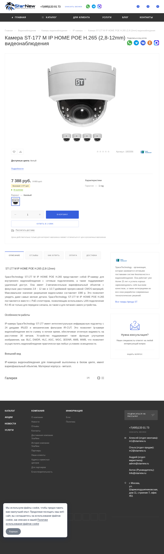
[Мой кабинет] (128, 7)
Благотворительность (42, 472)
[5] (108, 152)
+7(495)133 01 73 (50, 6)
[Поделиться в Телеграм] (136, 42)
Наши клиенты (38, 455)
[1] (97, 152)
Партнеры (36, 450)
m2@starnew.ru (137, 450)
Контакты (35, 431)
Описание (14, 255)
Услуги (9, 430)
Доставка (91, 255)
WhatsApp (94, 516)
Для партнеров (38, 467)
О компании (37, 417)
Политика (70, 422)
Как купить (54, 255)
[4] (105, 152)
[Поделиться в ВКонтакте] (143, 42)
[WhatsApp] (88, 6)
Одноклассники (86, 516)
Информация (74, 411)
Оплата (73, 255)
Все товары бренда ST (126, 302)
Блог (68, 417)
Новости (10, 423)
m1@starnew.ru (137, 441)
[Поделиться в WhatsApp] (129, 42)
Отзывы (33, 255)
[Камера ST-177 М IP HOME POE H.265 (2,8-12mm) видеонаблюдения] (82, 94)
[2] (100, 152)
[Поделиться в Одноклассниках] (149, 42)
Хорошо (13, 531)
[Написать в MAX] (156, 42)
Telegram (69, 516)
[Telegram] (94, 6)
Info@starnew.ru (137, 473)
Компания (37, 411)
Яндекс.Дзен (102, 516)
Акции (9, 417)
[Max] (99, 6)
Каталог (10, 411)
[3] (103, 152)
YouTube (77, 516)
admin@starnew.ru (139, 463)
